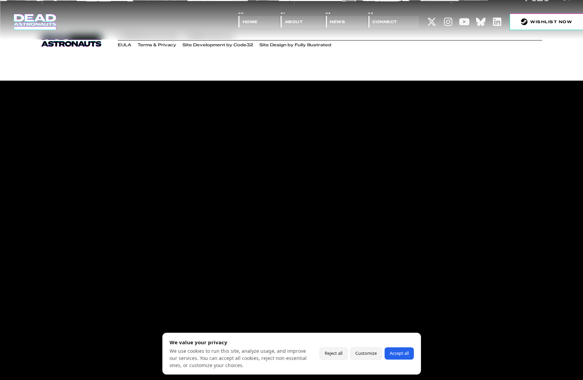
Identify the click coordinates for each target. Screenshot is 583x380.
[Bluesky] (480, 21)
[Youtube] (464, 21)
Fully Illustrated (313, 44)
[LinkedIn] (497, 21)
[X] (431, 21)
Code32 (243, 44)
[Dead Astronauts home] (35, 22)
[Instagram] (448, 21)
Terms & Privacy (156, 44)
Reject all (333, 353)
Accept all (399, 353)
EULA (124, 44)
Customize (366, 353)
